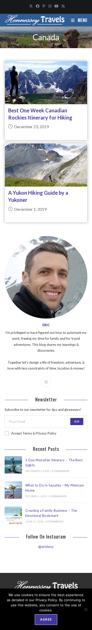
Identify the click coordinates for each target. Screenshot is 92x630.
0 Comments (60, 470)
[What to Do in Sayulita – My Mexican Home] (13, 490)
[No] (85, 609)
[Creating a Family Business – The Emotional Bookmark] (13, 515)
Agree (46, 619)
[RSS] (62, 6)
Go (76, 421)
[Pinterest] (44, 6)
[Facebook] (37, 6)
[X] (31, 6)
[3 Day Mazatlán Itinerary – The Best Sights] (13, 465)
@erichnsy (46, 547)
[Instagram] (50, 6)
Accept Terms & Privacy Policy (33, 433)
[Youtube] (56, 6)
